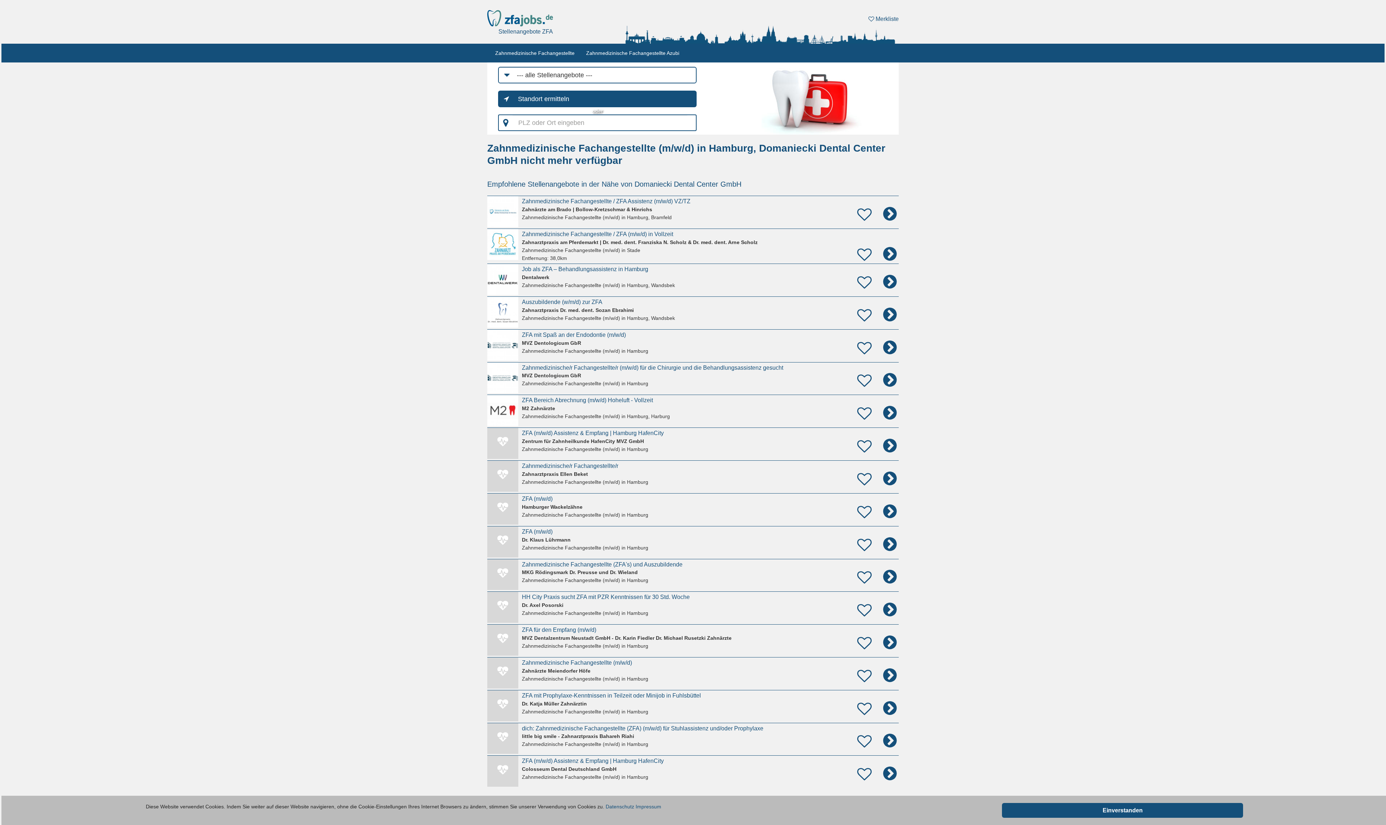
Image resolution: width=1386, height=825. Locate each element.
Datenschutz (620, 806)
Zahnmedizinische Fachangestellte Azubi (632, 53)
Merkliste (886, 19)
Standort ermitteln (543, 99)
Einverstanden (1123, 810)
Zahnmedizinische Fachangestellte (535, 53)
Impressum (648, 806)
